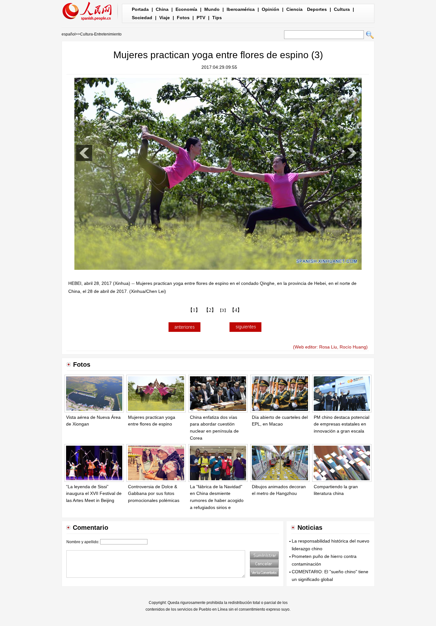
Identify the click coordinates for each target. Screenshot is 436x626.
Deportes (317, 9)
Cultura (342, 9)
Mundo (212, 9)
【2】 (210, 310)
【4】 (235, 310)
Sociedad (142, 17)
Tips (217, 17)
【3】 (223, 310)
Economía (186, 9)
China (162, 9)
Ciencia (294, 9)
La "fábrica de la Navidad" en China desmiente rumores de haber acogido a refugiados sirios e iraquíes (217, 500)
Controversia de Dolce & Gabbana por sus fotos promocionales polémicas (153, 493)
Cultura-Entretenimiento (101, 34)
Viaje (164, 17)
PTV (201, 17)
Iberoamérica (241, 9)
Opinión (270, 9)
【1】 (194, 310)
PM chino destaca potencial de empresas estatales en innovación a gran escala (341, 424)
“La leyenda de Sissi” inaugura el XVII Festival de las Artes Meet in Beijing (94, 493)
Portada (140, 9)
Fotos (183, 17)
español (69, 34)
